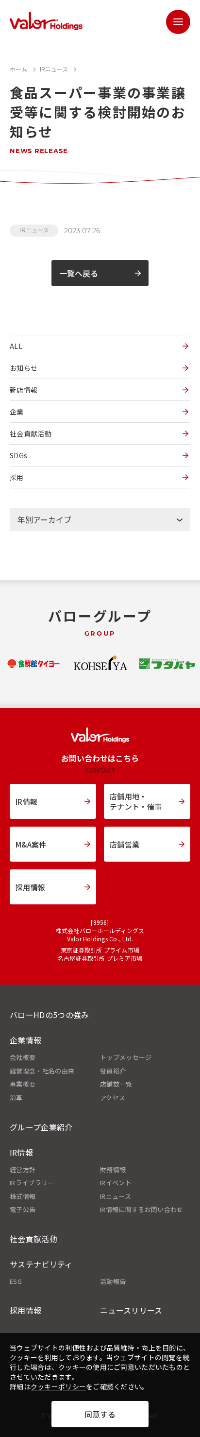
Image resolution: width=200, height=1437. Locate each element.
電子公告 (22, 1209)
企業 (17, 411)
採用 (17, 477)
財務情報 (113, 1170)
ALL (16, 346)
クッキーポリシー (58, 1386)
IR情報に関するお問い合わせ (141, 1209)
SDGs (18, 455)
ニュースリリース (131, 1310)
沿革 (16, 1098)
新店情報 (23, 390)
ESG (16, 1281)
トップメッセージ (126, 1057)
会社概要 (22, 1057)
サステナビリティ (41, 1264)
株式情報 (22, 1196)
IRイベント (116, 1183)
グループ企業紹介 (41, 1127)
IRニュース (34, 230)
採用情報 (25, 1310)
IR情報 (21, 1152)
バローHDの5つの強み (49, 1015)
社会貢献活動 (30, 433)
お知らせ (23, 368)
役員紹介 (113, 1071)
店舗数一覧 (116, 1084)
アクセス (112, 1098)
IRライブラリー (32, 1183)
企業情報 (25, 1040)
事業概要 (22, 1084)
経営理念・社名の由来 (42, 1071)
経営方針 (22, 1170)
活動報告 (113, 1281)
